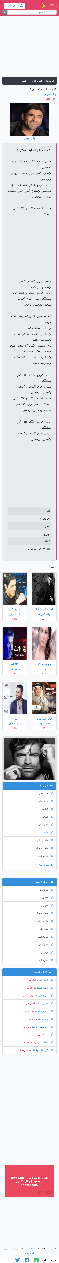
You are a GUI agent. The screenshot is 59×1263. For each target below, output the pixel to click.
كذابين (45, 809)
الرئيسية (50, 80)
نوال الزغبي (32, 980)
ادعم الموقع (26, 1248)
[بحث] (4, 12)
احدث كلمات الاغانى (43, 972)
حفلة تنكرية (42, 1042)
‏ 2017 (49, 99)
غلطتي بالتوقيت (40, 840)
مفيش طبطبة (41, 1011)
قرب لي (44, 952)
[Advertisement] (29, 47)
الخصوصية (29, 1253)
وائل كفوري (50, 94)
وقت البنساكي (41, 848)
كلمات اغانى (36, 80)
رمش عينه (42, 1019)
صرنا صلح (43, 801)
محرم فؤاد (32, 1019)
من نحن (16, 1248)
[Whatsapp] (36, 1261)
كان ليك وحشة (41, 995)
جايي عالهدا (43, 824)
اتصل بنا (6, 1248)
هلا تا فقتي (43, 793)
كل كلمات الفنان (45, 865)
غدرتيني (44, 817)
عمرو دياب (38, 1034)
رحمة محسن (30, 1042)
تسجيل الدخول (13, 5)
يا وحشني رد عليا (40, 1027)
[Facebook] (27, 1261)
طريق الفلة (42, 856)
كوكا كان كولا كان (39, 1050)
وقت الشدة (42, 987)
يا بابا (45, 1034)
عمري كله (43, 960)
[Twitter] (17, 1261)
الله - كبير (43, 980)
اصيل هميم (30, 1003)
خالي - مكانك (41, 1003)
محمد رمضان (28, 1011)
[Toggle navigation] (52, 6)
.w (54, 99)
